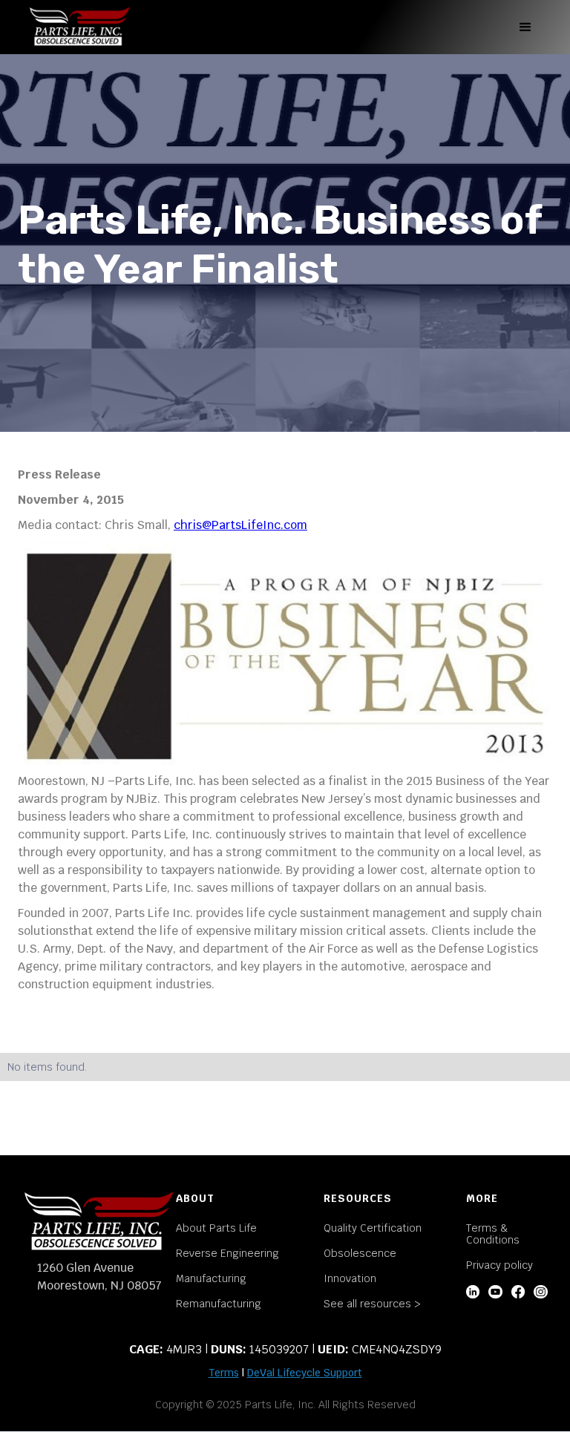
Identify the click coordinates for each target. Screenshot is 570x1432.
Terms (224, 1372)
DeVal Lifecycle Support (304, 1372)
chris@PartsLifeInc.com (240, 525)
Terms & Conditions (493, 1234)
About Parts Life (216, 1228)
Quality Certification (373, 1228)
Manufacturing (211, 1278)
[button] (525, 27)
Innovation (350, 1278)
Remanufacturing (218, 1304)
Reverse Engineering (227, 1253)
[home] (79, 27)
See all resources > (372, 1304)
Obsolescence (360, 1253)
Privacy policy (499, 1265)
